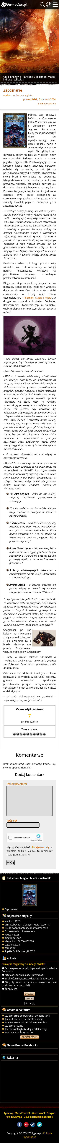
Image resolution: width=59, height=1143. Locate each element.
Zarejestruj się (40, 847)
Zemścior (10, 948)
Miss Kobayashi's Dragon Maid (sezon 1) (27, 924)
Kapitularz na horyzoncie (19, 1032)
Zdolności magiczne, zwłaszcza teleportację (29, 978)
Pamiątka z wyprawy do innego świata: (23, 964)
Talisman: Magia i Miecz (37, 297)
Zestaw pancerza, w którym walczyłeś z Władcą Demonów (29, 970)
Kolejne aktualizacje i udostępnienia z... (27, 1022)
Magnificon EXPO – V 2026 (19, 941)
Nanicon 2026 (12, 921)
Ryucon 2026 (12, 934)
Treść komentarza (17, 784)
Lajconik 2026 (12, 944)
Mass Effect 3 (22, 1113)
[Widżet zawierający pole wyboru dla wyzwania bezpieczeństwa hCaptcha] (25, 837)
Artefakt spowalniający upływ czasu (24, 974)
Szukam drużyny (14, 1025)
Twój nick (12, 820)
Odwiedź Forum (29, 1037)
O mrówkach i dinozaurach (20, 931)
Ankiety (29, 1003)
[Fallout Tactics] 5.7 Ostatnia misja (24, 1019)
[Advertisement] (29, 41)
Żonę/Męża (11, 988)
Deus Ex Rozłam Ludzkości (38, 1116)
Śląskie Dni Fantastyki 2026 (20, 951)
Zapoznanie (11, 909)
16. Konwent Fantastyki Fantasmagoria (26, 928)
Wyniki (29, 998)
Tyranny (8, 1113)
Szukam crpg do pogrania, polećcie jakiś (27, 1015)
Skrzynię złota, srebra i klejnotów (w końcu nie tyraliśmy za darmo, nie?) (29, 984)
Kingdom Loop (13, 938)
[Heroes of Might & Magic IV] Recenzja (26, 1029)
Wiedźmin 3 (38, 1113)
